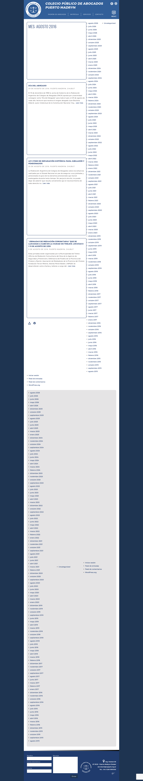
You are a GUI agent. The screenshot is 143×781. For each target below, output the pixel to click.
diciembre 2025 (94, 39)
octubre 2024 (93, 75)
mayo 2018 (92, 281)
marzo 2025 (93, 62)
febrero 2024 (93, 100)
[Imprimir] (34, 323)
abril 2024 (92, 94)
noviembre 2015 (94, 362)
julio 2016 (92, 339)
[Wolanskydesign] (114, 774)
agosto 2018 (93, 271)
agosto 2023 (93, 117)
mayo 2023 (92, 126)
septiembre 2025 (95, 46)
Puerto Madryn (74, 5)
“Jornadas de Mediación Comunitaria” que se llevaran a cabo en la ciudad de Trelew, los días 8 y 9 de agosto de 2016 (55, 243)
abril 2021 (92, 194)
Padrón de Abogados (57, 14)
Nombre (30, 755)
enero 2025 (92, 65)
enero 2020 (92, 233)
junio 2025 (92, 55)
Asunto (29, 768)
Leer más (79, 103)
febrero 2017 (93, 316)
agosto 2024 (93, 81)
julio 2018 (92, 275)
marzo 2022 (93, 162)
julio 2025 (92, 52)
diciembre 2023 (94, 104)
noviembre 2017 (94, 297)
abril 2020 (92, 226)
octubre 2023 (93, 110)
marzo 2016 (92, 352)
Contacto (99, 14)
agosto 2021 (93, 184)
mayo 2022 (92, 155)
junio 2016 (92, 342)
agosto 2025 (93, 49)
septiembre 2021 (94, 181)
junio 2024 (92, 88)
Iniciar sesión (34, 375)
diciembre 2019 (94, 236)
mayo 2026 (92, 33)
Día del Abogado (37, 86)
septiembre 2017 (94, 304)
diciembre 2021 (94, 171)
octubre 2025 (93, 42)
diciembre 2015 (94, 358)
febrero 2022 (93, 165)
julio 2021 (92, 187)
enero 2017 (92, 320)
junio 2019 (92, 249)
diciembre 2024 (94, 68)
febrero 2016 (93, 355)
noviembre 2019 (94, 239)
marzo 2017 (92, 313)
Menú (113, 16)
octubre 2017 (93, 300)
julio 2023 (92, 120)
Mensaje (56, 755)
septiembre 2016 (94, 333)
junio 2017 (92, 310)
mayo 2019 (92, 252)
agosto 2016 (93, 336)
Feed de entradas (35, 378)
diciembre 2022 (94, 136)
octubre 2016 (93, 329)
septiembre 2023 (95, 113)
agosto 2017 (93, 307)
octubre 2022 (93, 139)
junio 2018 (92, 278)
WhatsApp (115, 3)
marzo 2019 (92, 258)
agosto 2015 (93, 371)
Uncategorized (110, 23)
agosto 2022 (93, 146)
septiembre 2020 (95, 210)
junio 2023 (92, 123)
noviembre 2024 (94, 71)
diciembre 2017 (94, 294)
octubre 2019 (93, 242)
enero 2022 (92, 168)
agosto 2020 (93, 213)
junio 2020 (92, 220)
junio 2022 (92, 152)
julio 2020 (92, 216)
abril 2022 (92, 158)
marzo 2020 (93, 229)
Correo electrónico (33, 762)
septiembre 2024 (95, 78)
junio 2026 (92, 29)
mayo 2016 (92, 345)
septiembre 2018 (94, 268)
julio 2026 (92, 26)
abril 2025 (92, 58)
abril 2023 (92, 129)
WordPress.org (34, 385)
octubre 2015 (93, 365)
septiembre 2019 (94, 245)
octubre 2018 (93, 265)
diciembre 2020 (94, 204)
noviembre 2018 (94, 262)
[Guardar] (29, 323)
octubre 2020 (93, 207)
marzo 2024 (93, 97)
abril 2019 (92, 255)
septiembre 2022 (95, 142)
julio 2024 (92, 84)
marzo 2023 (93, 133)
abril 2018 (92, 284)
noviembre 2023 (94, 107)
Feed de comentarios (37, 382)
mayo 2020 (92, 223)
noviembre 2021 (94, 175)
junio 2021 (92, 191)
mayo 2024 (92, 91)
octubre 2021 (93, 178)
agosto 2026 (93, 23)
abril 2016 (92, 349)
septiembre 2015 (94, 368)
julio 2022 (92, 149)
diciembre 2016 (94, 323)
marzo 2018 (92, 287)
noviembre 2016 (94, 326)
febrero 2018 (93, 291)
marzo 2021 (92, 197)
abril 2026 (92, 36)
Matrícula (74, 14)
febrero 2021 (93, 200)
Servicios (87, 14)
